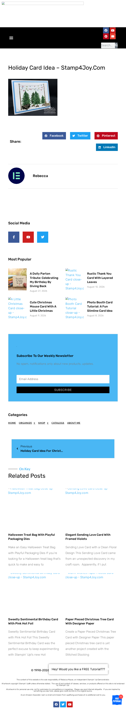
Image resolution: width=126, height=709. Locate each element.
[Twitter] (63, 704)
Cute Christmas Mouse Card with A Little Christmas (43, 306)
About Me (73, 422)
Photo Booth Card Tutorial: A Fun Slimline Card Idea (100, 306)
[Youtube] (113, 30)
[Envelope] (113, 36)
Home (12, 422)
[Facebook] (106, 30)
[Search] (116, 45)
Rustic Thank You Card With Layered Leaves (100, 278)
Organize (25, 422)
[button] (11, 38)
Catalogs (58, 422)
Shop (41, 422)
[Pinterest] (106, 36)
